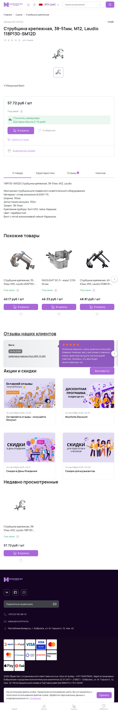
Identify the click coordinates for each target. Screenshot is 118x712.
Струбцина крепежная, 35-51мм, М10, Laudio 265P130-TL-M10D (19, 282)
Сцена (19, 14)
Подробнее (35, 698)
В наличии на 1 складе (24, 150)
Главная (8, 14)
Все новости (102, 371)
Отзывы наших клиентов (30, 333)
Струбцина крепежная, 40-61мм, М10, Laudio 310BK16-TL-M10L (95, 282)
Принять (104, 695)
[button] (110, 5)
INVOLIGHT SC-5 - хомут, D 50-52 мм (59, 282)
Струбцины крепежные (37, 14)
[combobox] (83, 5)
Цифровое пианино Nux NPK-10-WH (27, 356)
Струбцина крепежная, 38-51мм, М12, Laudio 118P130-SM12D (19, 528)
